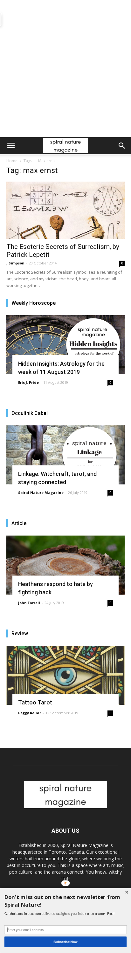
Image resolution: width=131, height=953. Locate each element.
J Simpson (15, 263)
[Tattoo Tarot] (65, 675)
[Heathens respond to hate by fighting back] (65, 565)
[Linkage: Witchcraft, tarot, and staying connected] (65, 454)
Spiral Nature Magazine (41, 492)
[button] (122, 145)
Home (11, 160)
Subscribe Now (66, 941)
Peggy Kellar (29, 712)
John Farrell (29, 602)
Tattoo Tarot (35, 702)
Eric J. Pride (28, 382)
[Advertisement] (65, 68)
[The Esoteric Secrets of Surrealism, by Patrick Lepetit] (65, 210)
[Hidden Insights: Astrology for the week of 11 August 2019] (65, 344)
